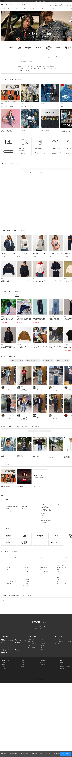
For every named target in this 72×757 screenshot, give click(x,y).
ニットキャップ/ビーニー (62, 583)
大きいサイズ (8, 511)
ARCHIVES (43, 504)
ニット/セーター (26, 571)
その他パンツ (8, 574)
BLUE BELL (60, 502)
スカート (43, 643)
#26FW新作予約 (42, 66)
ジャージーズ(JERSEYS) (27, 503)
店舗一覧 (22, 662)
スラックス (8, 573)
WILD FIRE (8, 508)
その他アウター (26, 588)
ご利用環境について (63, 668)
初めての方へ (56, 5)
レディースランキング (45, 431)
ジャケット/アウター (27, 579)
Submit (19, 61)
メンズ (25, 56)
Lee (27, 294)
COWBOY (43, 513)
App (35, 628)
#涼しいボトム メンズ (22, 66)
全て (31, 172)
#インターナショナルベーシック (50, 68)
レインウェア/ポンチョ (61, 567)
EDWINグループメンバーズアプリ (7, 668)
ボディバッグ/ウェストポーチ (45, 573)
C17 (15, 649)
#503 (48, 66)
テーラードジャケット (27, 583)
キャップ (59, 579)
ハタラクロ (24, 504)
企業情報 (22, 664)
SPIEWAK (52, 294)
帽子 (58, 577)
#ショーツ (28, 68)
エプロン (59, 571)
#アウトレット (20, 70)
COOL (23, 508)
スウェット (25, 574)
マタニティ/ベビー (31, 649)
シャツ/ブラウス (26, 569)
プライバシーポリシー (63, 664)
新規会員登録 (3, 664)
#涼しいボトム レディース (33, 66)
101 (41, 502)
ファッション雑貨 (60, 565)
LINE (40, 628)
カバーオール (25, 585)
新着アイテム (57, 639)
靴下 (58, 569)
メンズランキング (32, 431)
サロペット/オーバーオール (11, 581)
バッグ (41, 565)
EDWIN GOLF (4, 652)
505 (6, 510)
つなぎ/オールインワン (10, 583)
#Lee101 (52, 66)
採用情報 (22, 666)
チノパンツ (8, 571)
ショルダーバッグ (43, 567)
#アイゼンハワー (21, 68)
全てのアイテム (9, 563)
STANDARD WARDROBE (46, 520)
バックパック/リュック (44, 571)
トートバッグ (42, 569)
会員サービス (61, 5)
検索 (50, 5)
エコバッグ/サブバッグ (44, 574)
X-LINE (42, 518)
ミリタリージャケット (27, 587)
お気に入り (66, 5)
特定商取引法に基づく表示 (64, 666)
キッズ (55, 56)
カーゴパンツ (8, 569)
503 (6, 502)
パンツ (36, 172)
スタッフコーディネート (59, 641)
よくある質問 (42, 662)
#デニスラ (40, 68)
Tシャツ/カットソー (26, 567)
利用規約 (61, 662)
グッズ (42, 649)
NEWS (69, 641)
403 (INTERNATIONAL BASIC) (11, 506)
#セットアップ (34, 68)
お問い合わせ (42, 664)
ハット (58, 581)
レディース (40, 56)
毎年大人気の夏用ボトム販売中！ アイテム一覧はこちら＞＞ (40, 1)
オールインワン (9, 579)
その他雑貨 (59, 573)
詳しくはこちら (8, 151)
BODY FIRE (24, 506)
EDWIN (22, 294)
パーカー (24, 573)
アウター (48, 172)
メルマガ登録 (3, 666)
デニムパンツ (8, 567)
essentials (24, 510)
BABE (42, 517)
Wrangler (40, 294)
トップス (42, 172)
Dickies (46, 294)
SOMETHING (33, 294)
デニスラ (7, 504)
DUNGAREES (43, 512)
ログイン (3, 662)
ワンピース (30, 645)
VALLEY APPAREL (60, 294)
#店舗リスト (27, 70)
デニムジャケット (26, 581)
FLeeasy (42, 515)
